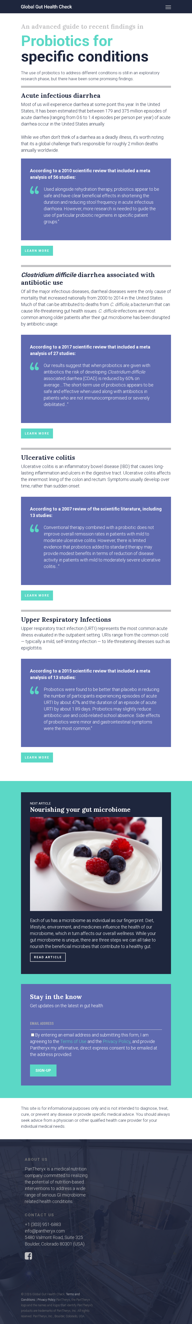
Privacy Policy (116, 1041)
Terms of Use (72, 1041)
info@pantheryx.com (45, 1231)
